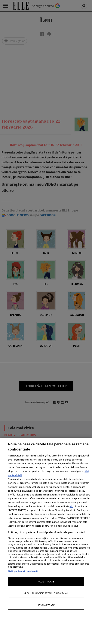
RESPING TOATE (46, 605)
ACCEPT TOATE (46, 581)
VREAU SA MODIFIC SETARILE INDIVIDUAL (46, 593)
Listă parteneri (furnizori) (23, 571)
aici (71, 506)
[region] (46, 527)
